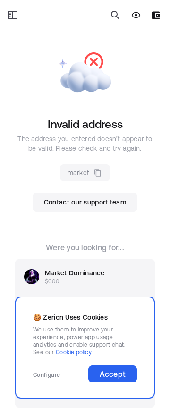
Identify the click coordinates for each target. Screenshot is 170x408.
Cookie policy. (74, 352)
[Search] (115, 15)
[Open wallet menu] (156, 15)
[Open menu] (12, 15)
